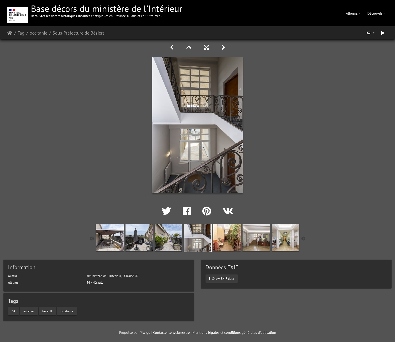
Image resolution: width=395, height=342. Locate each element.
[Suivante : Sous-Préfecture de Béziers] (223, 47)
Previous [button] (92, 238)
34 (13, 311)
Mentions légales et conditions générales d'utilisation (234, 332)
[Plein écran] (207, 47)
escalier (29, 311)
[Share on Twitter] (167, 211)
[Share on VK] (228, 211)
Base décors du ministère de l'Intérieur (106, 10)
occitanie (38, 33)
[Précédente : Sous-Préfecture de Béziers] (173, 47)
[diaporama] (382, 33)
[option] (110, 237)
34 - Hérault (94, 282)
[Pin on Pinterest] (208, 211)
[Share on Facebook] (188, 211)
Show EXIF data (222, 278)
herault (47, 311)
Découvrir (374, 13)
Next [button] (303, 238)
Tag (21, 33)
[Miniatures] (189, 47)
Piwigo (145, 332)
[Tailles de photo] (370, 33)
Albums (352, 13)
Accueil (9, 33)
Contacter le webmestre (171, 332)
